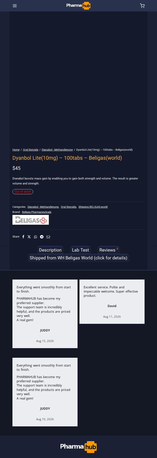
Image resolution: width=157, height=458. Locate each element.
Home (16, 149)
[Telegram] (41, 237)
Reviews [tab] (108, 250)
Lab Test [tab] (80, 250)
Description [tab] (50, 250)
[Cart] (142, 5)
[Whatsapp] (35, 237)
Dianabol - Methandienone (57, 149)
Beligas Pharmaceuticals (36, 212)
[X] (29, 237)
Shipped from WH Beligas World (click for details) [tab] (78, 258)
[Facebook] (23, 237)
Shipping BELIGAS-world (93, 207)
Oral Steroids (30, 149)
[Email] (48, 237)
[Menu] (14, 5)
